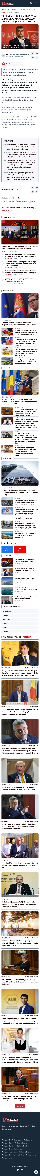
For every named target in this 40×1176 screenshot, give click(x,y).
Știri (9, 9)
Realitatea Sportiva (17, 1140)
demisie (11, 202)
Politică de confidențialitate (27, 1126)
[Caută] (31, 3)
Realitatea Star (28, 1140)
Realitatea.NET (6, 1140)
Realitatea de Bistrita (20, 55)
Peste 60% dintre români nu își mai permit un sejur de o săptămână (25, 535)
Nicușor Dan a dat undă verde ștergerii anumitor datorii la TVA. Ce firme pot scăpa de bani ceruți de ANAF (21, 146)
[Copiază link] (32, 53)
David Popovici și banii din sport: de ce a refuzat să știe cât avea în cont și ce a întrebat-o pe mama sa (26, 342)
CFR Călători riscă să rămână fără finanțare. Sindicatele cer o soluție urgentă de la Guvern (27, 502)
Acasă (4, 9)
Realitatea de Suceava (25, 1152)
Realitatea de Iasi (6, 1155)
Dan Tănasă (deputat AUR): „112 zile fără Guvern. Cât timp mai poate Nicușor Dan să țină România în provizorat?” (22, 154)
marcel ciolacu (22, 202)
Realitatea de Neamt (7, 1143)
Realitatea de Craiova (23, 1146)
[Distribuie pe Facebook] (37, 53)
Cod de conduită (6, 1129)
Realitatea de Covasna (21, 1143)
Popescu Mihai (34, 745)
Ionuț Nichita (34, 706)
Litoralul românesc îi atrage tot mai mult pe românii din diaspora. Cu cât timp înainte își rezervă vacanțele (20, 263)
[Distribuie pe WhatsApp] (32, 57)
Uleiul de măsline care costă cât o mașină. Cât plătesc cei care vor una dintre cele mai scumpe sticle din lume (26, 352)
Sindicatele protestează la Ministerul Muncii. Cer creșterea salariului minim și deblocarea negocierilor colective (26, 526)
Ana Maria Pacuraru (32, 1054)
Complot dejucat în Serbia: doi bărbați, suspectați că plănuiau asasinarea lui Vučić (18, 323)
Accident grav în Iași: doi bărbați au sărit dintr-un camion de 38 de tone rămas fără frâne (26, 362)
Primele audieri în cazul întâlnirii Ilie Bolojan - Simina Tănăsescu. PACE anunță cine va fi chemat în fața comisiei (19, 826)
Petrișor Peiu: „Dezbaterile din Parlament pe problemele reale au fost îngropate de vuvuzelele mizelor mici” (18, 1098)
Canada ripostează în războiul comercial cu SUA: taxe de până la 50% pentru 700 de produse (26, 332)
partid (32, 202)
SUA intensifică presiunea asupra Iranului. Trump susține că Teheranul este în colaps (18, 788)
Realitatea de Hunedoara (8, 1146)
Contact (4, 1126)
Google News (6, 210)
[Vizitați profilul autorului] (3, 55)
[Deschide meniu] (36, 3)
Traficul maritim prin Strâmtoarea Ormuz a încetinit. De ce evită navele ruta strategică (20, 272)
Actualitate (8, 258)
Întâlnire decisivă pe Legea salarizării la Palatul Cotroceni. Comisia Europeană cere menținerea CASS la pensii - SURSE (25, 451)
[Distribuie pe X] (37, 57)
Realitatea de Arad (31, 1155)
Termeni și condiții (13, 1126)
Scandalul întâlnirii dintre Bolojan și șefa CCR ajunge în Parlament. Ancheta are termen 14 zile (19, 865)
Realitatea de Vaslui (19, 1149)
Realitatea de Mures (18, 1155)
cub (4, 202)
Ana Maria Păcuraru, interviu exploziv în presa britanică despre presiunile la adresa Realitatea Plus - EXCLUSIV (19, 248)
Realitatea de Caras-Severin (9, 1152)
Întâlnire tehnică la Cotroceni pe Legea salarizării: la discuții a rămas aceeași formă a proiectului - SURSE (19, 943)
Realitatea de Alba (7, 1158)
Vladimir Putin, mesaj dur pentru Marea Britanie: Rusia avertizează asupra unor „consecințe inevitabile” (19, 280)
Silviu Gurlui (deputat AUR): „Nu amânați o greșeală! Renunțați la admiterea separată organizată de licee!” (18, 904)
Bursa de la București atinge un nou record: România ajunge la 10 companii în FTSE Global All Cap (19, 492)
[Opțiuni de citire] (36, 1172)
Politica (14, 9)
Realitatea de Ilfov (7, 1149)
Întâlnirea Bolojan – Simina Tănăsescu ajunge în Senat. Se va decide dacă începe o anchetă (21, 255)
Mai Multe (20, 1106)
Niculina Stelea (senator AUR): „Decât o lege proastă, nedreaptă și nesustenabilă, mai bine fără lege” (19, 982)
